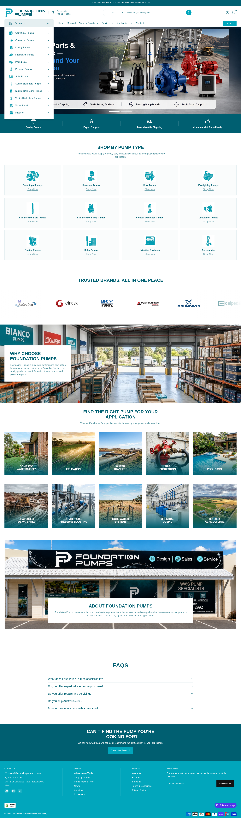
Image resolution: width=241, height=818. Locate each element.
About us (78, 790)
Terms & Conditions (141, 786)
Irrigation (19, 113)
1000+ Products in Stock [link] (170, 71)
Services (106, 23)
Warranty (136, 773)
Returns (136, 777)
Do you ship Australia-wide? (65, 701)
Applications (123, 23)
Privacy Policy (139, 790)
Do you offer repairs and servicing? (69, 693)
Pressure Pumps (23, 69)
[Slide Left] (88, 3)
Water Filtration (22, 105)
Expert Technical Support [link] (170, 81)
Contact (140, 23)
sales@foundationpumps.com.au (24, 773)
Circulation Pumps (24, 40)
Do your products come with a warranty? (73, 708)
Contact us (79, 794)
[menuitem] (90, 773)
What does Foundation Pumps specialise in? (75, 678)
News (77, 786)
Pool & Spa (21, 62)
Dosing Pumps (22, 47)
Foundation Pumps (20, 814)
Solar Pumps (21, 76)
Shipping (136, 782)
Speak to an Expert (182, 90)
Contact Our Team (119, 750)
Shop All (71, 23)
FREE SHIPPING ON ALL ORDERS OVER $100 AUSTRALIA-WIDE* (120, 3)
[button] (188, 12)
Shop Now (32, 189)
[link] (60, 12)
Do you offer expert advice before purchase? (75, 686)
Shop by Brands (87, 23)
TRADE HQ (230, 23)
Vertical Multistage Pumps (28, 98)
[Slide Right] (152, 3)
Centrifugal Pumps (24, 33)
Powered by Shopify (38, 814)
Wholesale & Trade (83, 773)
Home (61, 23)
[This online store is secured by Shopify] (10, 805)
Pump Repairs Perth (84, 782)
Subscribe (223, 783)
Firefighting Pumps (24, 55)
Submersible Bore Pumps (28, 84)
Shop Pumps (161, 90)
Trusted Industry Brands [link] (170, 76)
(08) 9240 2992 (15, 777)
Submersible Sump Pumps (28, 91)
